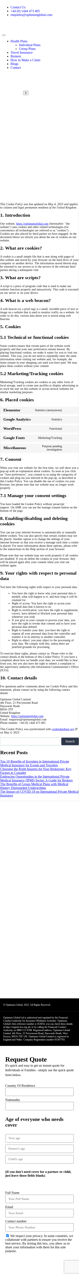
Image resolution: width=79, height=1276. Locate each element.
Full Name (12, 1192)
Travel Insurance (22, 52)
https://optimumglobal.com (32, 223)
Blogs (14, 64)
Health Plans (19, 41)
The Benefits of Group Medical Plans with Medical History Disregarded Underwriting (34, 786)
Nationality (12, 1100)
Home (12, 161)
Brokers (16, 56)
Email (9, 1207)
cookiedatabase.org (63, 729)
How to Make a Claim (25, 60)
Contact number (16, 1221)
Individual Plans (29, 45)
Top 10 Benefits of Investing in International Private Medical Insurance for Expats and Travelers (34, 763)
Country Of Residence (20, 1085)
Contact (16, 67)
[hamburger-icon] (3, 35)
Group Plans (27, 49)
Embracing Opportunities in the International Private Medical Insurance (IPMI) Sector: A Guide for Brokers (36, 778)
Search (70, 741)
